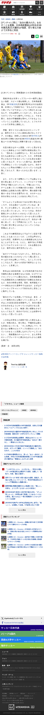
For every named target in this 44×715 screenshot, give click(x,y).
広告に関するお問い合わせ (9, 698)
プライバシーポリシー (15, 695)
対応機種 (4, 693)
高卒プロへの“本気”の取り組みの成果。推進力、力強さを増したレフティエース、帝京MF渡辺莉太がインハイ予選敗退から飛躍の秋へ (24, 480)
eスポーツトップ (33, 677)
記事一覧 (24, 367)
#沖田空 (24, 410)
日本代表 (4, 654)
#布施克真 (5, 414)
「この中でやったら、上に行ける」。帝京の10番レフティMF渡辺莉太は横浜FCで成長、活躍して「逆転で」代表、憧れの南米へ (23, 471)
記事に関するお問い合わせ (26, 698)
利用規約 (4, 695)
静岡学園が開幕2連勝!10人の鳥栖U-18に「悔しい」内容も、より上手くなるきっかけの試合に (23, 487)
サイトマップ (31, 693)
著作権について (14, 693)
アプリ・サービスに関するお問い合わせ (12, 700)
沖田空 (27, 139)
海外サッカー (27, 654)
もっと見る (22, 510)
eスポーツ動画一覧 (19, 679)
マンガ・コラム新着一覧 (8, 677)
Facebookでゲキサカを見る (13, 623)
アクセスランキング (18, 686)
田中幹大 (35, 136)
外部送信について (28, 695)
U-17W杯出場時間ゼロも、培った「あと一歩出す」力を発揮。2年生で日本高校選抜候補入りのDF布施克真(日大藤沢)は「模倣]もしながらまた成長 (23, 456)
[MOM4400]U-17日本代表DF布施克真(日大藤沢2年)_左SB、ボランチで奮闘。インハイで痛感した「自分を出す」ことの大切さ (23, 448)
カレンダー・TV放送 (31, 686)
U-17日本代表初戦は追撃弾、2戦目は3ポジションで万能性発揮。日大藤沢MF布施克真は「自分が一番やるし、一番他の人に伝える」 (23, 440)
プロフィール (15, 367)
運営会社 (22, 693)
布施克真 (16, 74)
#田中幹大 (33, 410)
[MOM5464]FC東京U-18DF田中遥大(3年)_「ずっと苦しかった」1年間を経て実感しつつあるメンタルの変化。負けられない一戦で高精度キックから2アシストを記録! (23, 495)
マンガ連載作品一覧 (22, 677)
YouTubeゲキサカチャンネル (9, 668)
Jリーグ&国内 (12, 654)
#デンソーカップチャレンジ (10, 410)
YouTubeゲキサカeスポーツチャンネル (29, 668)
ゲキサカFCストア (7, 686)
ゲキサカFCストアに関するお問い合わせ (13, 702)
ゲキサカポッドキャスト (8, 670)
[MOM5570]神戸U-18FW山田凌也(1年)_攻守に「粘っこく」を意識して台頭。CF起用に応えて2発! (23, 504)
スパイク (35, 654)
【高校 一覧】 (14, 33)
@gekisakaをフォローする (13, 618)
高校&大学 (20, 654)
